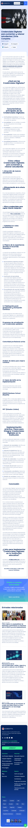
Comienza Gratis (17, 3)
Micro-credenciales (15, 213)
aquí (15, 568)
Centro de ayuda (18, 774)
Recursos (4, 776)
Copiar (13, 47)
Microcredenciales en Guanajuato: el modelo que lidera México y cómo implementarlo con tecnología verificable (13, 706)
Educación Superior (19, 756)
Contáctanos (17, 779)
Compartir (6, 47)
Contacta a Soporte (19, 776)
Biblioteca (4, 771)
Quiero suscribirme (14, 597)
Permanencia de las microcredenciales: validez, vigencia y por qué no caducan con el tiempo (14, 665)
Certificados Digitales (7, 756)
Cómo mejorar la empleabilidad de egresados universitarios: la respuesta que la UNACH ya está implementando (14, 625)
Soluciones (5, 753)
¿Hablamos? (12, 748)
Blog (3, 774)
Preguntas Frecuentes (20, 781)
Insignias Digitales (6, 758)
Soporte (16, 771)
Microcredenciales (6, 761)
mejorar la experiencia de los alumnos (12, 66)
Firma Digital (5, 767)
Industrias (17, 753)
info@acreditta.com (14, 559)
